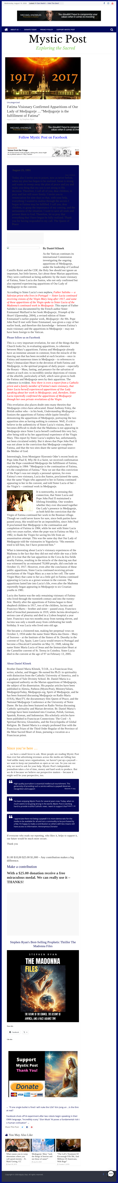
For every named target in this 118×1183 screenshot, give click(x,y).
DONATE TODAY (30, 29)
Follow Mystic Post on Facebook (43, 137)
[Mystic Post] (6, 29)
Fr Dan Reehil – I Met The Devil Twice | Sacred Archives (47, 4)
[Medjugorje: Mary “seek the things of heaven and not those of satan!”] (43, 1140)
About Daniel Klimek (19, 663)
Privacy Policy (46, 29)
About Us (15, 29)
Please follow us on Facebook (23, 337)
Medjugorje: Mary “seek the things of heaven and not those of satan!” (42, 1156)
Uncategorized (13, 102)
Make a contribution (22, 867)
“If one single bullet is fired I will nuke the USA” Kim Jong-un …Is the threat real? (42, 1109)
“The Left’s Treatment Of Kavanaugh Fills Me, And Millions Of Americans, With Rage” (68, 1158)
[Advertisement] (25, 238)
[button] (111, 1175)
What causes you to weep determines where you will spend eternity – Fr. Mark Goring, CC (17, 1158)
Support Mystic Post (66, 29)
